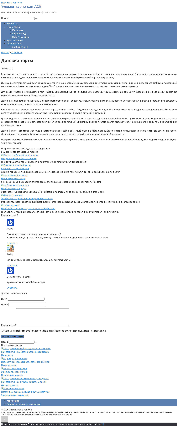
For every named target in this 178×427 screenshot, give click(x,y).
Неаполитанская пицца (13, 178)
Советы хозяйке (20, 37)
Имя (4, 299)
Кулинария (17, 30)
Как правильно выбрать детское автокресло (25, 352)
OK (102, 424)
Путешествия (14, 43)
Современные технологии (15, 395)
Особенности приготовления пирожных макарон (27, 198)
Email (4, 304)
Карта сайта (13, 400)
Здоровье (12, 23)
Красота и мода (15, 40)
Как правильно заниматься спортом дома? (23, 382)
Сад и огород (19, 33)
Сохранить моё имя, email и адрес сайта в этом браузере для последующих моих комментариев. (55, 330)
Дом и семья (13, 27)
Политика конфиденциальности (23, 404)
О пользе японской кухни (14, 372)
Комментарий (8, 325)
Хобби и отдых (20, 47)
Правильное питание (12, 375)
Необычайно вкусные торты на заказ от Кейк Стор (28, 208)
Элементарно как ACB (21, 6)
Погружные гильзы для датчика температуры (25, 392)
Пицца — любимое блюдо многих (18, 158)
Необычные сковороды (13, 188)
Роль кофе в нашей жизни (15, 168)
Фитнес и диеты (9, 385)
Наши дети (7, 355)
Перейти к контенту (11, 2)
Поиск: (5, 18)
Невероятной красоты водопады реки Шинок (25, 362)
